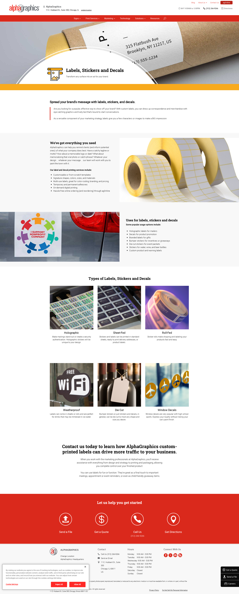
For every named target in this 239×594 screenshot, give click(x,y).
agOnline (226, 2)
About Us (201, 2)
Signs (76, 18)
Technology (125, 18)
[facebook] (166, 555)
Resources (154, 18)
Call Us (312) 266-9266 (110, 554)
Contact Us (214, 2)
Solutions (139, 18)
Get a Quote (231, 569)
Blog (193, 2)
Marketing (108, 18)
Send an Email (107, 558)
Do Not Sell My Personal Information (175, 590)
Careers (232, 583)
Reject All (58, 584)
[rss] (180, 555)
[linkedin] (175, 555)
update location (86, 10)
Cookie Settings (12, 584)
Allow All (77, 584)
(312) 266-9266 (212, 8)
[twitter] (170, 555)
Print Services (92, 18)
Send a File (232, 576)
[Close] (85, 566)
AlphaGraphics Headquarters (72, 559)
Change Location (67, 556)
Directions (228, 8)
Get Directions (173, 532)
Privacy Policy (154, 590)
